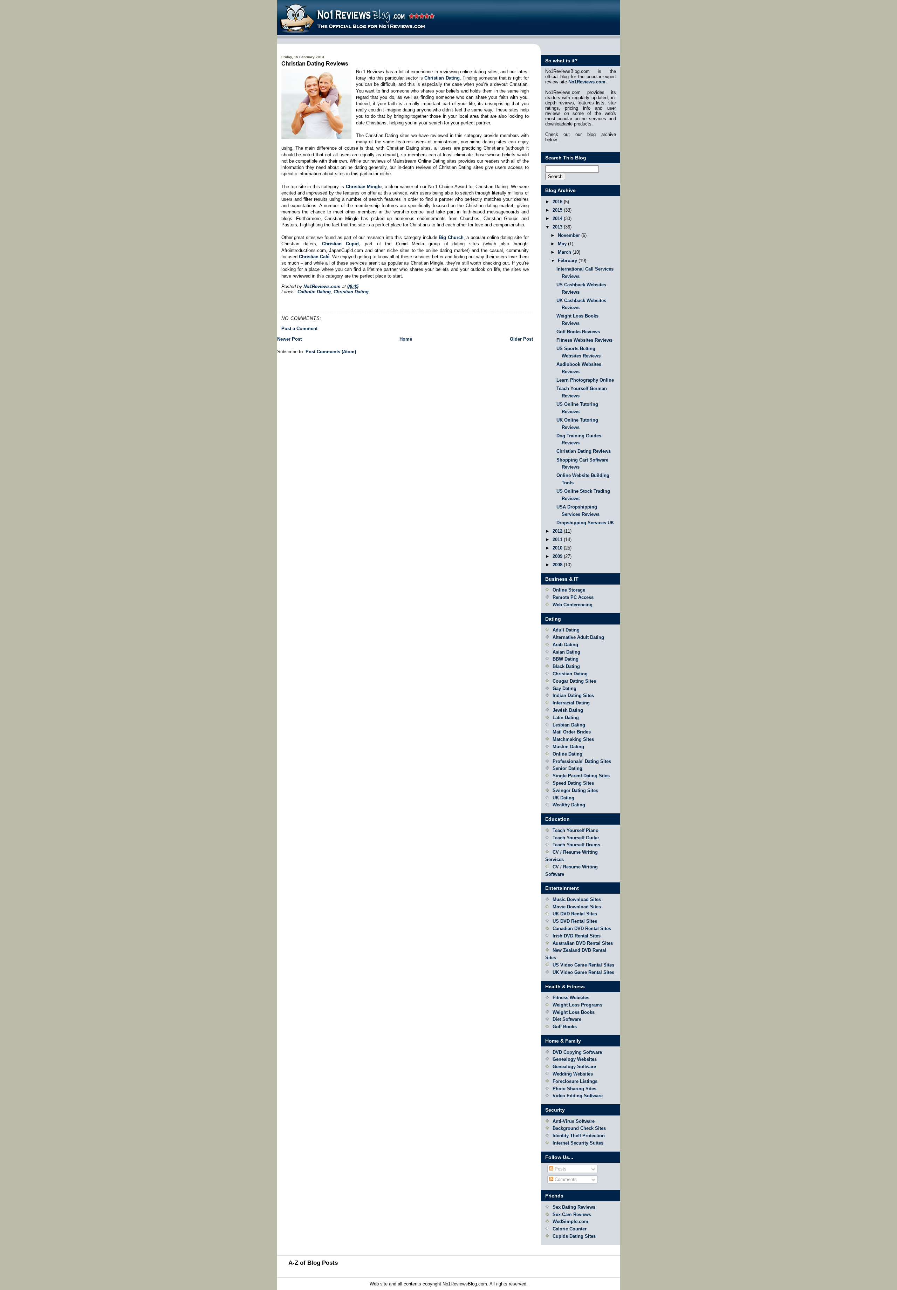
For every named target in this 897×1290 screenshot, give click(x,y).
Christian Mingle (364, 186)
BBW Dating (565, 659)
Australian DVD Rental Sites (583, 943)
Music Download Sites (577, 899)
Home (405, 339)
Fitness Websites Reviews (584, 340)
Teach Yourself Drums (576, 844)
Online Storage (569, 590)
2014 (558, 218)
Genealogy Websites (575, 1059)
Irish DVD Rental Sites (577, 936)
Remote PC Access (573, 597)
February (568, 260)
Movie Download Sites (577, 906)
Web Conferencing (573, 604)
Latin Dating (566, 717)
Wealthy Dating (569, 804)
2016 (558, 201)
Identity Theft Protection (579, 1135)
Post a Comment (299, 328)
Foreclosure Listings (575, 1081)
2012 (558, 531)
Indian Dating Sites (573, 695)
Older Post (521, 339)
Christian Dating (441, 78)
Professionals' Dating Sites (582, 761)
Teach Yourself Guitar (576, 837)
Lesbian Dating (569, 725)
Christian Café (314, 256)
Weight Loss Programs (577, 1005)
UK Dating (563, 797)
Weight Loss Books (574, 1012)
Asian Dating (566, 652)
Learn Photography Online (585, 380)
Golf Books (565, 1026)
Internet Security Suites (578, 1143)
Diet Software (567, 1019)
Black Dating (566, 666)
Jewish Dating (568, 710)
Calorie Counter (570, 1228)
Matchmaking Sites (573, 739)
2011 (558, 539)
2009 (558, 556)
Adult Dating (566, 630)
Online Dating (567, 754)
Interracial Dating (571, 702)
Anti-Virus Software (574, 1121)
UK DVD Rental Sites (575, 913)
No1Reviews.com (586, 81)
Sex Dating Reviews (574, 1207)
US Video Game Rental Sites (583, 965)
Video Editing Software (578, 1095)
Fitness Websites (571, 997)
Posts (560, 1169)
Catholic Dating (314, 291)
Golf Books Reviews (578, 331)
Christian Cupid (340, 243)
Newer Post (289, 339)
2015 (558, 210)
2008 (558, 564)
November (569, 235)
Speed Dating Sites (573, 783)
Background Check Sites (579, 1128)
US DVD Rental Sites (575, 921)
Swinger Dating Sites (575, 790)
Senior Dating (567, 768)
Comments (565, 1179)
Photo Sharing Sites (574, 1088)
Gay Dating (564, 688)
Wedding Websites (573, 1074)
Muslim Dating (568, 746)
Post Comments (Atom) (331, 351)
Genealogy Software (574, 1066)
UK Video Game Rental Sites (583, 972)
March (565, 252)
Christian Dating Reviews (583, 451)
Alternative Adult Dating (578, 637)
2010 (558, 548)
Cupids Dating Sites (574, 1236)
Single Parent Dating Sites (581, 775)
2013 (558, 227)
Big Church (451, 237)
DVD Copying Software (577, 1052)
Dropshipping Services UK (585, 522)
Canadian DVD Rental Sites (582, 928)
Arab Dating (565, 644)
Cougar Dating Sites (574, 681)
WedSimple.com (570, 1221)
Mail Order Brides (572, 732)
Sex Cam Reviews (572, 1214)
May (563, 243)
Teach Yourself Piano (575, 830)
